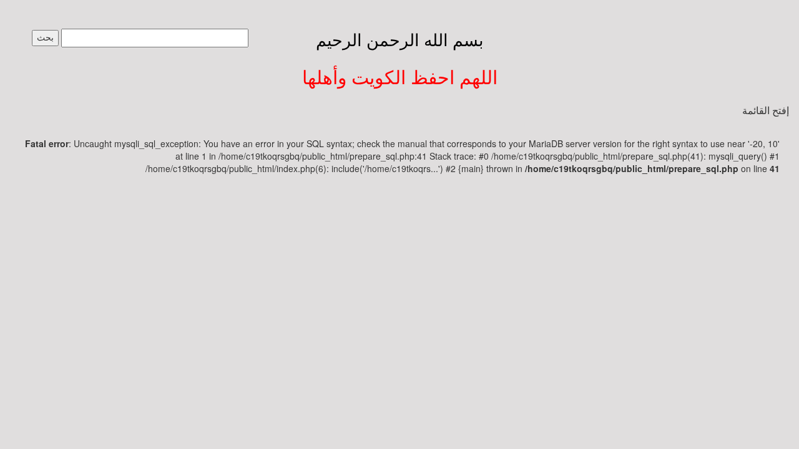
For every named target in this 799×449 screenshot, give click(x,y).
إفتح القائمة (765, 110)
